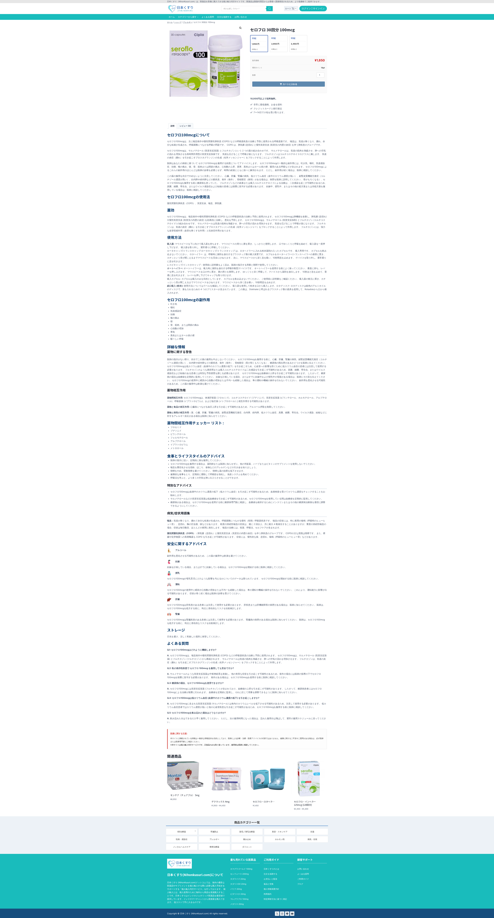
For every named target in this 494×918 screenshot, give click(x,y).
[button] (240, 28)
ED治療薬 (182, 831)
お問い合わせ (241, 17)
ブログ (300, 884)
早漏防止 (214, 831)
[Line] (287, 913)
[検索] (269, 8)
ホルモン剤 (280, 839)
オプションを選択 (177, 807)
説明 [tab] (172, 126)
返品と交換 (268, 884)
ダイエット (247, 847)
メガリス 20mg (237, 904)
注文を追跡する (224, 17)
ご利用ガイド (303, 879)
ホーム (172, 17)
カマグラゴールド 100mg (241, 869)
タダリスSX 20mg (238, 884)
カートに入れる (290, 84)
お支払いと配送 (270, 879)
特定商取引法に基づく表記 (275, 899)
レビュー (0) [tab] (185, 126)
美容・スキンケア (279, 831)
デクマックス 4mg (220, 801)
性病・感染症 (181, 839)
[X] (277, 913)
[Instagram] (282, 913)
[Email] (292, 913)
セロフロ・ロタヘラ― (264, 801)
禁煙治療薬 (214, 847)
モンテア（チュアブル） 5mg (184, 795)
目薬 (312, 831)
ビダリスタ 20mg (238, 894)
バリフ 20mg (236, 889)
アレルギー (214, 839)
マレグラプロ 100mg (239, 899)
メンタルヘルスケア (181, 847)
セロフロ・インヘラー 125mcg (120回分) (305, 803)
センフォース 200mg (239, 874)
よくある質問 (208, 17)
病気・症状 (312, 839)
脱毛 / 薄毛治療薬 (247, 831)
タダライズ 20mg (238, 879)
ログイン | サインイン (313, 8)
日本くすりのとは (271, 869)
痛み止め (247, 839)
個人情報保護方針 (271, 889)
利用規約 (267, 894)
